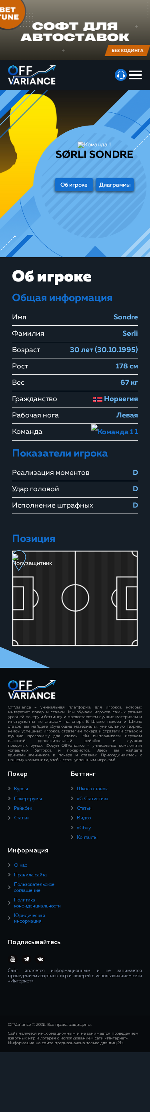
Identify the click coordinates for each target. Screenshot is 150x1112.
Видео (84, 818)
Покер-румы (28, 799)
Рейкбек (23, 808)
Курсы (21, 789)
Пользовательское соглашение (34, 887)
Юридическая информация (29, 918)
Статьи (21, 818)
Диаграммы (115, 185)
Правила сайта (30, 875)
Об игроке (74, 185)
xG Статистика (92, 799)
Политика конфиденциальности (37, 903)
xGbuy (84, 828)
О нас (20, 865)
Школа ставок (92, 789)
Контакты (87, 837)
